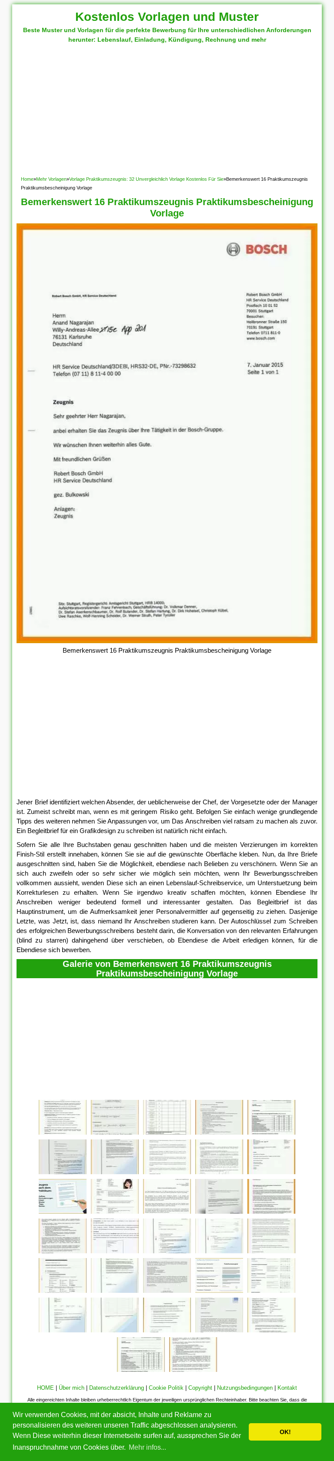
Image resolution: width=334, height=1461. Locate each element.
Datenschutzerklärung (116, 1388)
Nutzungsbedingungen (245, 1388)
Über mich (71, 1388)
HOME (45, 1388)
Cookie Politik (166, 1388)
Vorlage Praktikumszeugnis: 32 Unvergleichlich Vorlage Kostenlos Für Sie (146, 179)
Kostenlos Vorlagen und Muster (167, 16)
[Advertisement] (167, 109)
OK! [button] (285, 1431)
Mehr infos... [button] (147, 1447)
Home (27, 179)
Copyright (200, 1388)
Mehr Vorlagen (51, 179)
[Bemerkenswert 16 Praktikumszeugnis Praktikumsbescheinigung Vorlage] (167, 640)
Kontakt (287, 1388)
